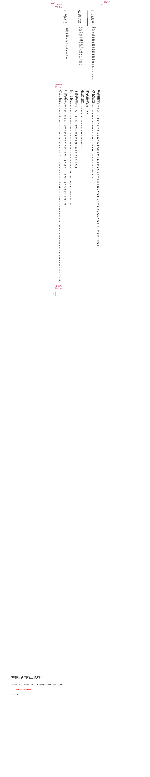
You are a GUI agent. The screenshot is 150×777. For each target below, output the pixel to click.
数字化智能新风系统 (92, 167)
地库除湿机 (60, 177)
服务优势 (58, 85)
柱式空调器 (60, 165)
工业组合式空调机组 (65, 170)
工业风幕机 (65, 187)
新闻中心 (58, 288)
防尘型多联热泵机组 (98, 121)
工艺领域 (92, 17)
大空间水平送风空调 (65, 123)
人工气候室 (76, 118)
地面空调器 (60, 211)
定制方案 (58, 286)
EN (102, 5)
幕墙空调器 (60, 223)
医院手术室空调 (92, 116)
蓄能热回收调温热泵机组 (98, 221)
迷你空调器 (60, 253)
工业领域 (65, 17)
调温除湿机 (70, 108)
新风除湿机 (81, 116)
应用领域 (58, 7)
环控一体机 (76, 162)
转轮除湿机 (70, 96)
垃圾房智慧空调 (70, 197)
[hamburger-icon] (52, 3)
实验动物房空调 (92, 99)
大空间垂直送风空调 (65, 101)
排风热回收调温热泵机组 (98, 194)
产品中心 (58, 87)
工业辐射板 (65, 199)
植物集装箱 (76, 96)
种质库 (76, 128)
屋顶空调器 (98, 241)
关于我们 (58, 5)
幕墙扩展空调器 (60, 238)
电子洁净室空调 (92, 133)
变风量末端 (60, 265)
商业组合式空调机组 (60, 194)
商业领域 (79, 17)
